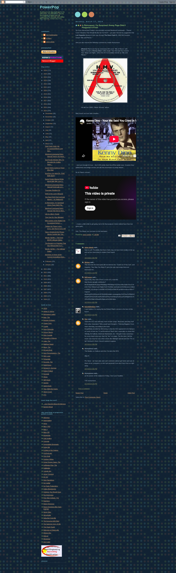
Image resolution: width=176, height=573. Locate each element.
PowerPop (49, 7)
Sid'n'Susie (46, 380)
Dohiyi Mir (46, 447)
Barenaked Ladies (49, 314)
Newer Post (79, 393)
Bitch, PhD (46, 426)
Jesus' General (48, 474)
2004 (45, 299)
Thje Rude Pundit (49, 527)
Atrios (45, 423)
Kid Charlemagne (51, 35)
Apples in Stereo (48, 311)
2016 (45, 104)
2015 (45, 107)
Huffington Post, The (50, 465)
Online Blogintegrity (49, 489)
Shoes (45, 377)
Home (106, 393)
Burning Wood (48, 407)
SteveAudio (47, 515)
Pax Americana (48, 495)
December (49, 113)
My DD (45, 477)
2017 (45, 100)
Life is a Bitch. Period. (52, 214)
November (49, 117)
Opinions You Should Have (52, 492)
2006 (45, 292)
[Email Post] (119, 235)
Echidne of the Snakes (50, 450)
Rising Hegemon (48, 504)
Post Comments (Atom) (93, 397)
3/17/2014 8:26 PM (91, 384)
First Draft (46, 456)
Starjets (45, 383)
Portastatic (46, 359)
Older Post (131, 393)
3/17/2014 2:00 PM (91, 258)
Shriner (87, 262)
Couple (45, 326)
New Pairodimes (48, 480)
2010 (45, 279)
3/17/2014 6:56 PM (91, 369)
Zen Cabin (46, 542)
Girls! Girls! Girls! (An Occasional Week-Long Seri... (54, 148)
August (47, 127)
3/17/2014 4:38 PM (91, 344)
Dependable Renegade (51, 444)
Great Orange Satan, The (51, 462)
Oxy (86, 319)
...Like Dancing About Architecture (54, 404)
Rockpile (46, 374)
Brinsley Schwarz (49, 320)
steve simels (89, 247)
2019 (45, 94)
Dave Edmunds (48, 329)
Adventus (46, 417)
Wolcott (45, 536)
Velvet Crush (47, 392)
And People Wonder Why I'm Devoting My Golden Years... (54, 162)
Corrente (46, 441)
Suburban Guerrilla (49, 518)
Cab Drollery (47, 438)
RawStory (46, 501)
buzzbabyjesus (90, 306)
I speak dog (47, 471)
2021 (45, 87)
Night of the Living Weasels (54, 194)
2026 (45, 70)
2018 (45, 97)
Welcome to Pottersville (51, 530)
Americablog (47, 420)
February (48, 261)
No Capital (46, 483)
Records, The (48, 362)
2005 (45, 296)
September (49, 123)
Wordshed (46, 539)
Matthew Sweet (48, 344)
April (47, 140)
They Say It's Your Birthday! (54, 217)
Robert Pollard (48, 371)
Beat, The (46, 317)
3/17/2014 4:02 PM (91, 302)
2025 (45, 74)
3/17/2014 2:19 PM (91, 273)
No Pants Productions (50, 486)
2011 (45, 276)
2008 (45, 286)
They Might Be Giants (50, 389)
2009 (45, 282)
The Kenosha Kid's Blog (51, 521)
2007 (45, 289)
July (47, 130)
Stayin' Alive (47, 512)
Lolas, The (46, 341)
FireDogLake (47, 453)
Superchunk (47, 386)
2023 (45, 80)
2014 (45, 111)
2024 (45, 77)
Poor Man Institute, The (51, 498)
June (47, 133)
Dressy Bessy (48, 332)
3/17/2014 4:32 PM (91, 315)
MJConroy (88, 277)
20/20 (45, 308)
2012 (45, 272)
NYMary (49, 38)
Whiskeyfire (47, 533)
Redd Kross (47, 365)
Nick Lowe (46, 356)
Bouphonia (46, 435)
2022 (45, 84)
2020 (45, 90)
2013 (45, 269)
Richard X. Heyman (49, 368)
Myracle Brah (47, 350)
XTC (44, 395)
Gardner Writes (48, 459)
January (48, 265)
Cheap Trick (47, 323)
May (47, 137)
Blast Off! (46, 432)
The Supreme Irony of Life (52, 524)
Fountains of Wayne (50, 338)
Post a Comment (84, 388)
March (47, 143)
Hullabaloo (46, 468)
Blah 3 (45, 429)
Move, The (46, 347)
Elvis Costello (47, 335)
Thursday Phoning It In (52, 190)
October (48, 120)
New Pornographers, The (51, 353)
